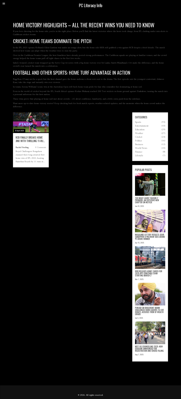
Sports (138, 122)
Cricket (138, 137)
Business (139, 144)
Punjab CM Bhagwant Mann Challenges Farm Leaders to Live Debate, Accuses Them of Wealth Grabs (149, 311)
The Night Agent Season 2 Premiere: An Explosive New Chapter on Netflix (147, 200)
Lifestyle (139, 156)
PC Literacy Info (90, 5)
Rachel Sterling (22, 147)
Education (139, 130)
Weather (139, 133)
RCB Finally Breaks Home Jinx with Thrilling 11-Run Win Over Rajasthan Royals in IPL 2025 (31, 139)
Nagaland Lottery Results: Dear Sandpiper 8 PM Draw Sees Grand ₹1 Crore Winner (150, 237)
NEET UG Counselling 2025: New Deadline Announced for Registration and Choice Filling (149, 348)
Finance (138, 152)
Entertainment (141, 126)
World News (141, 148)
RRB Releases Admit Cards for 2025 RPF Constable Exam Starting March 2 (148, 273)
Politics (138, 141)
